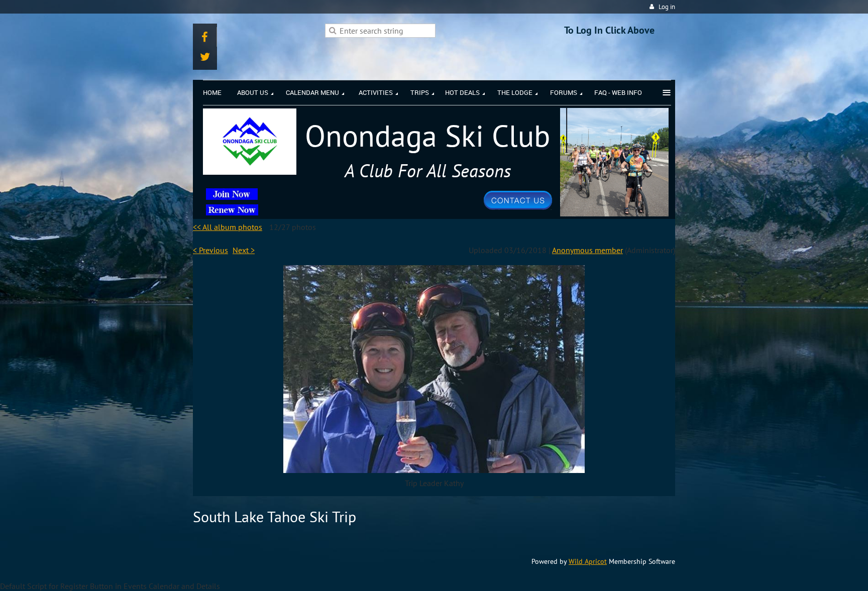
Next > (244, 250)
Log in (667, 7)
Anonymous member (587, 250)
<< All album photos (227, 227)
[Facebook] (204, 37)
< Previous (210, 250)
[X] (204, 56)
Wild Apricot (588, 561)
